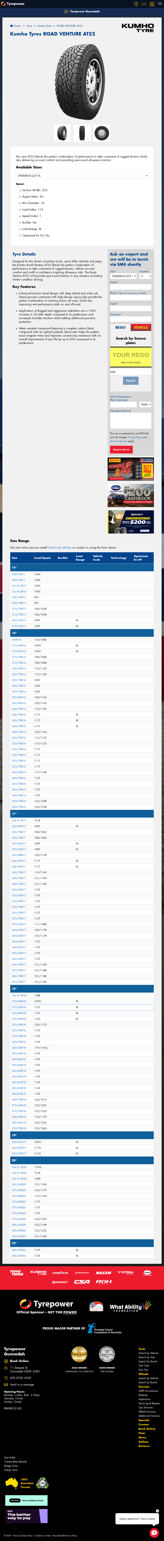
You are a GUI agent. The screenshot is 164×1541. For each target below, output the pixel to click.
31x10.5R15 (19, 585)
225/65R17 (19, 826)
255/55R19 (19, 1148)
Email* (114, 304)
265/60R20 (19, 1184)
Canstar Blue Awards (15, 1461)
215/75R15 (19, 609)
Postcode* (115, 314)
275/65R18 (19, 1105)
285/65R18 (19, 1122)
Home (16, 26)
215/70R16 (19, 657)
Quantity (144, 271)
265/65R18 (19, 1076)
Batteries (143, 1395)
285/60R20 (19, 1230)
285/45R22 (19, 1250)
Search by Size (147, 1357)
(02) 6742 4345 (20, 1378)
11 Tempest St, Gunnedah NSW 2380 (25, 1369)
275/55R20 (19, 1190)
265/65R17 (19, 930)
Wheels (143, 1374)
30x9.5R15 (18, 574)
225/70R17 (19, 832)
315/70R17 (19, 982)
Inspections (144, 1399)
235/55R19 (19, 1142)
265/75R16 (19, 801)
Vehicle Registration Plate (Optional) (120, 398)
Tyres (142, 1349)
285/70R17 (19, 976)
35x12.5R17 (19, 820)
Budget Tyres (11, 1466)
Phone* (128, 293)
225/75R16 (19, 668)
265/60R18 (19, 1047)
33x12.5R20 (19, 1167)
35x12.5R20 (19, 1173)
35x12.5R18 (19, 995)
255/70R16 (19, 737)
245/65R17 (19, 861)
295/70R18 (19, 1128)
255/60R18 (19, 1007)
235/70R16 (19, 680)
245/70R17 (19, 872)
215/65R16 (19, 645)
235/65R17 (19, 843)
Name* (114, 282)
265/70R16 (19, 772)
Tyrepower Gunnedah (85, 11)
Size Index (9, 1457)
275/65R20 (19, 1219)
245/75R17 (19, 878)
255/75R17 (19, 924)
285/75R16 (19, 807)
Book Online (147, 1429)
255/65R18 (19, 1024)
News (142, 1437)
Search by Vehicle (148, 1353)
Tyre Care (144, 1365)
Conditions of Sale (42, 1535)
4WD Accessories (148, 1391)
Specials (144, 1420)
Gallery (143, 1441)
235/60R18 (19, 1001)
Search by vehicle (59, 548)
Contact (144, 1424)
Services (144, 1386)
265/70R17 (19, 964)
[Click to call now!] (136, 4)
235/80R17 (19, 855)
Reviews (144, 1446)
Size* (113, 271)
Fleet (142, 1433)
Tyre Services (146, 1407)
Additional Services (149, 1416)
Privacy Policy (134, 437)
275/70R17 (19, 970)
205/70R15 (19, 597)
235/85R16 (19, 697)
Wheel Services (147, 1411)
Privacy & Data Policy (23, 1535)
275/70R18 (19, 1111)
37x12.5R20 (19, 1178)
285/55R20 (19, 1225)
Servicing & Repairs (149, 1403)
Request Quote (121, 449)
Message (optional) (120, 410)
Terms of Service (118, 441)
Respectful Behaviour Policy (65, 1535)
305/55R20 (19, 1236)
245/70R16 (19, 709)
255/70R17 (19, 901)
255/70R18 (19, 1030)
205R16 (16, 639)
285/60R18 (19, 1117)
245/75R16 (19, 732)
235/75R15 (19, 620)
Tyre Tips (143, 1369)
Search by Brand (148, 1361)
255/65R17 (19, 889)
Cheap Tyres (10, 1470)
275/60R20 (19, 1196)
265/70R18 (19, 1099)
